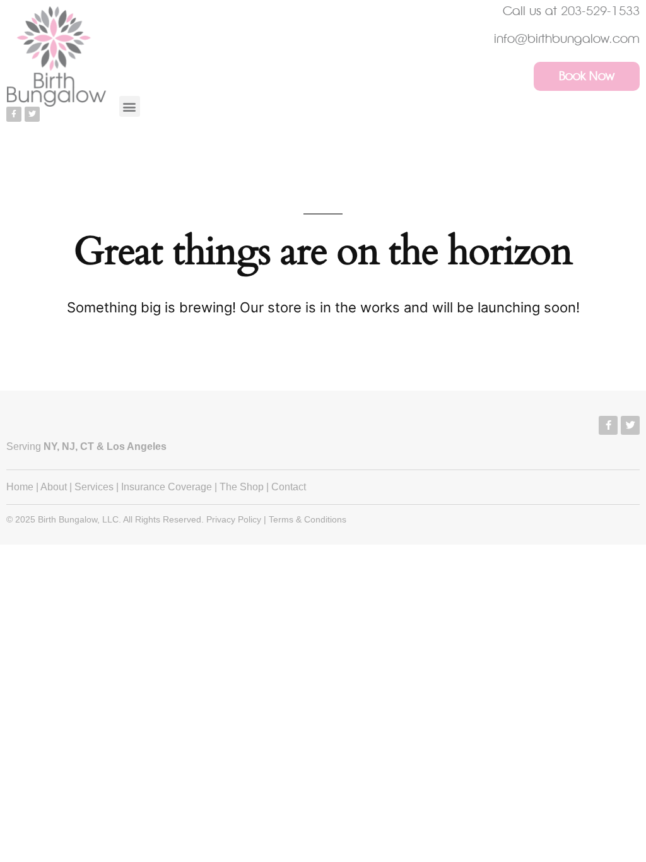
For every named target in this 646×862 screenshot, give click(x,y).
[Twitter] (32, 114)
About (53, 486)
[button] (129, 106)
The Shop (242, 486)
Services (94, 486)
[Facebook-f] (13, 114)
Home (19, 486)
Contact (288, 486)
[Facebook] (608, 425)
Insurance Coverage (166, 486)
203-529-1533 (600, 11)
